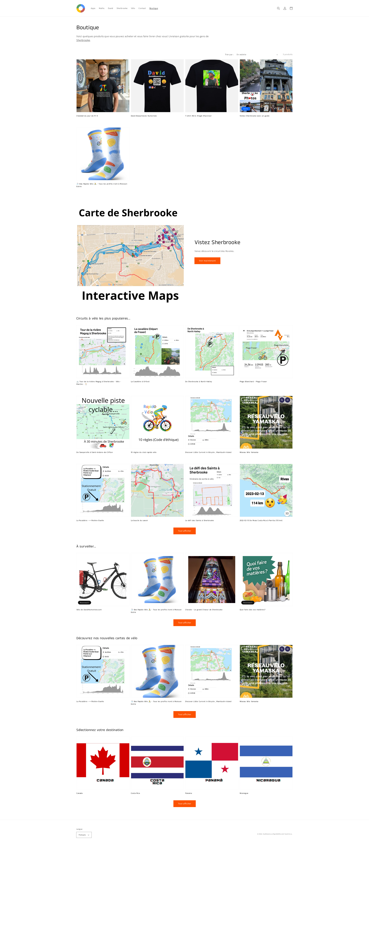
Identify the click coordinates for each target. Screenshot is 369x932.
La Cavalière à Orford (140, 381)
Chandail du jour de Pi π (87, 116)
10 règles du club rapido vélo (144, 452)
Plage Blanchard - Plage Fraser (253, 381)
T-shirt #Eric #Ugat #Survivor (198, 116)
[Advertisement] (86, 889)
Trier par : (229, 54)
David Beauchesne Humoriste (144, 116)
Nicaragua (244, 793)
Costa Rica (135, 793)
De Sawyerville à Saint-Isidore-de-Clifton (94, 452)
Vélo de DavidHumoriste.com (89, 610)
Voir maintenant (207, 260)
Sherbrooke (83, 40)
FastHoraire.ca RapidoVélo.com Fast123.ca (277, 834)
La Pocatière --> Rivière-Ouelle (90, 520)
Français (82, 835)
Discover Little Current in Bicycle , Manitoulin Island (208, 452)
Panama (188, 793)
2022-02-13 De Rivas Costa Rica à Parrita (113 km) (261, 520)
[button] (278, 8)
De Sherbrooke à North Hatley (198, 381)
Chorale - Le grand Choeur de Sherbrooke (203, 610)
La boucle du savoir (139, 520)
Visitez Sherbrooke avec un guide (255, 116)
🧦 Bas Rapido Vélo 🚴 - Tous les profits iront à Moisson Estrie (101, 185)
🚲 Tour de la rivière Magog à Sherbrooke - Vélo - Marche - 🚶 (98, 383)
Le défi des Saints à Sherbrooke (199, 520)
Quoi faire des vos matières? (253, 610)
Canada (79, 793)
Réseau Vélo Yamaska (249, 452)
